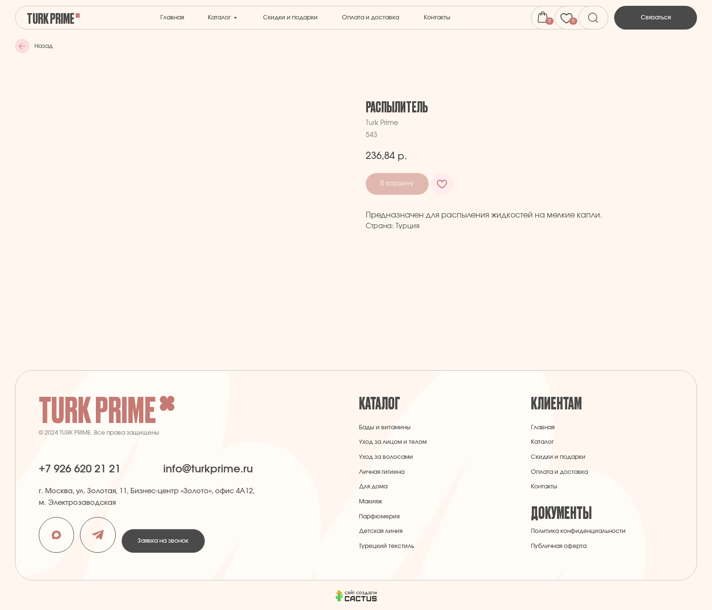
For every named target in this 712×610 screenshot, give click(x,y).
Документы (561, 511)
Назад (43, 46)
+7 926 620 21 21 (80, 469)
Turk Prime (51, 18)
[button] (655, 18)
